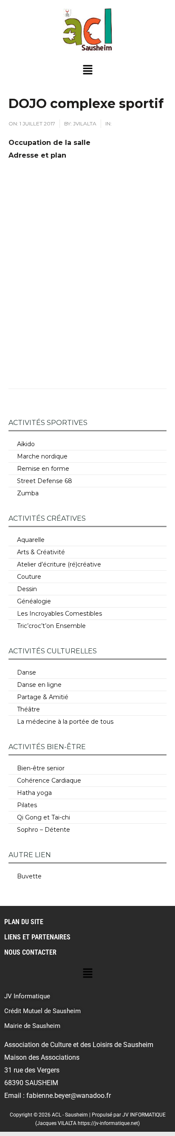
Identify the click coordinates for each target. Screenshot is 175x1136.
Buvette (29, 876)
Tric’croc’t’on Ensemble (51, 626)
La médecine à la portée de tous (65, 721)
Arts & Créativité (41, 552)
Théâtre (28, 709)
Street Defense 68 (44, 481)
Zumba (28, 493)
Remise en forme (43, 468)
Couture (29, 576)
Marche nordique (42, 456)
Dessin (27, 589)
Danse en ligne (39, 685)
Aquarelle (31, 540)
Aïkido (26, 444)
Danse (26, 672)
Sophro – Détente (43, 829)
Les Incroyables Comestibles (59, 613)
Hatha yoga (34, 793)
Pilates (27, 805)
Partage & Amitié (42, 697)
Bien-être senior (41, 768)
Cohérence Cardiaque (49, 780)
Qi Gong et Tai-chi (43, 817)
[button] (87, 70)
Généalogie (34, 601)
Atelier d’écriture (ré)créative (59, 564)
